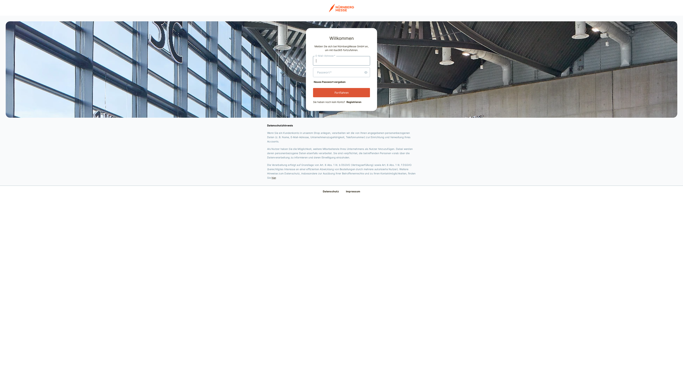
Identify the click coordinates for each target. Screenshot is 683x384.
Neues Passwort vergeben (330, 81)
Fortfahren (342, 92)
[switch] (366, 72)
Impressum (353, 191)
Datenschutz (331, 191)
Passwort (324, 72)
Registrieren (353, 101)
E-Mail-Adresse (325, 55)
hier (274, 177)
